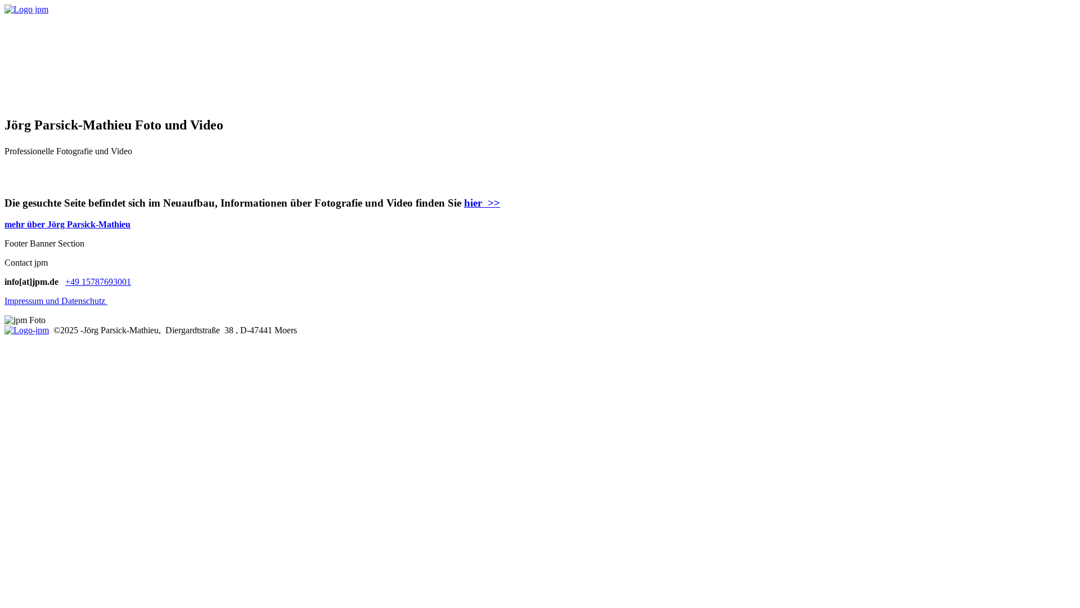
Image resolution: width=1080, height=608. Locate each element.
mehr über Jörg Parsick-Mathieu (67, 224)
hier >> (482, 203)
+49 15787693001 (98, 282)
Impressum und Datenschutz (55, 301)
